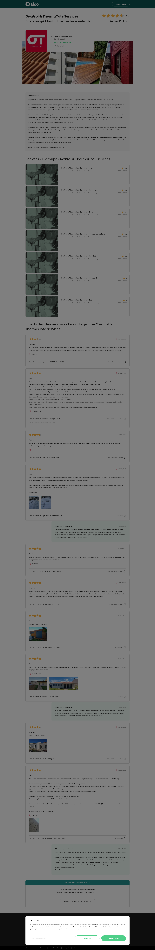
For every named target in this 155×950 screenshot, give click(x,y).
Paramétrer (87, 938)
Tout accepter (113, 938)
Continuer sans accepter (39, 938)
